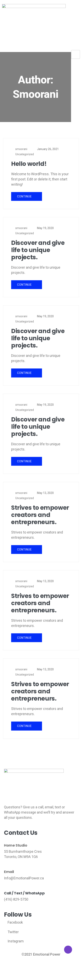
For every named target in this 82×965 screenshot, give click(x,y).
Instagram (15, 941)
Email (9, 872)
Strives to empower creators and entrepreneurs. (40, 515)
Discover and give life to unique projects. (37, 250)
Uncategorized (24, 154)
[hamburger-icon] (75, 54)
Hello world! (29, 163)
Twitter (13, 932)
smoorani (21, 149)
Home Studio (15, 845)
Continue (25, 196)
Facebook (15, 922)
